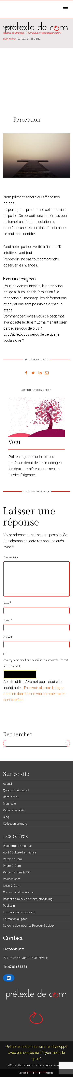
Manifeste (9, 803)
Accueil (7, 783)
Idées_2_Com (11, 885)
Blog (6, 817)
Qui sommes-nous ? (16, 790)
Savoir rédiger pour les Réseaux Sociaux (28, 925)
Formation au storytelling (19, 912)
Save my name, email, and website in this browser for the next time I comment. (35, 663)
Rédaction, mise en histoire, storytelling (28, 899)
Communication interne (18, 892)
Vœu (14, 442)
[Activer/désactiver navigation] (65, 8)
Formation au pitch (15, 919)
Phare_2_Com (12, 865)
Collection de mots (15, 823)
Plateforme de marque (17, 845)
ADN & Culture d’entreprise (19, 852)
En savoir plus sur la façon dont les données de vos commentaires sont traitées (34, 694)
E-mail (6, 620)
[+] (36, 417)
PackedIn (9, 905)
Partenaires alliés (14, 810)
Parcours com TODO (16, 872)
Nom (6, 603)
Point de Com (11, 879)
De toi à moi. (11, 797)
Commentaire (10, 557)
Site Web (8, 637)
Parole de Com (12, 859)
